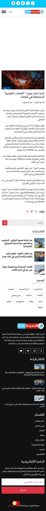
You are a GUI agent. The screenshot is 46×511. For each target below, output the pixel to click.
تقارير (9, 301)
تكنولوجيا (20, 301)
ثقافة (40, 307)
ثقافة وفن (40, 454)
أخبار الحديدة (24, 289)
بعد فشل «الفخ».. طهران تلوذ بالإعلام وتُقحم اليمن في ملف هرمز (17, 255)
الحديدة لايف (11, 505)
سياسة (11, 289)
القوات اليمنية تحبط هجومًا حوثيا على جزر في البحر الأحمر (17, 268)
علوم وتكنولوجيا (37, 444)
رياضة (31, 301)
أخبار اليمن (38, 289)
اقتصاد (39, 295)
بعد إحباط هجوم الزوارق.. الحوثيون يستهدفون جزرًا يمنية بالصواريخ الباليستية (17, 243)
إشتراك (23, 490)
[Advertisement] (23, 40)
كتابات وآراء (39, 440)
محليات (29, 295)
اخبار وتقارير (39, 421)
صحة (40, 301)
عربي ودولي (16, 295)
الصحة (41, 449)
